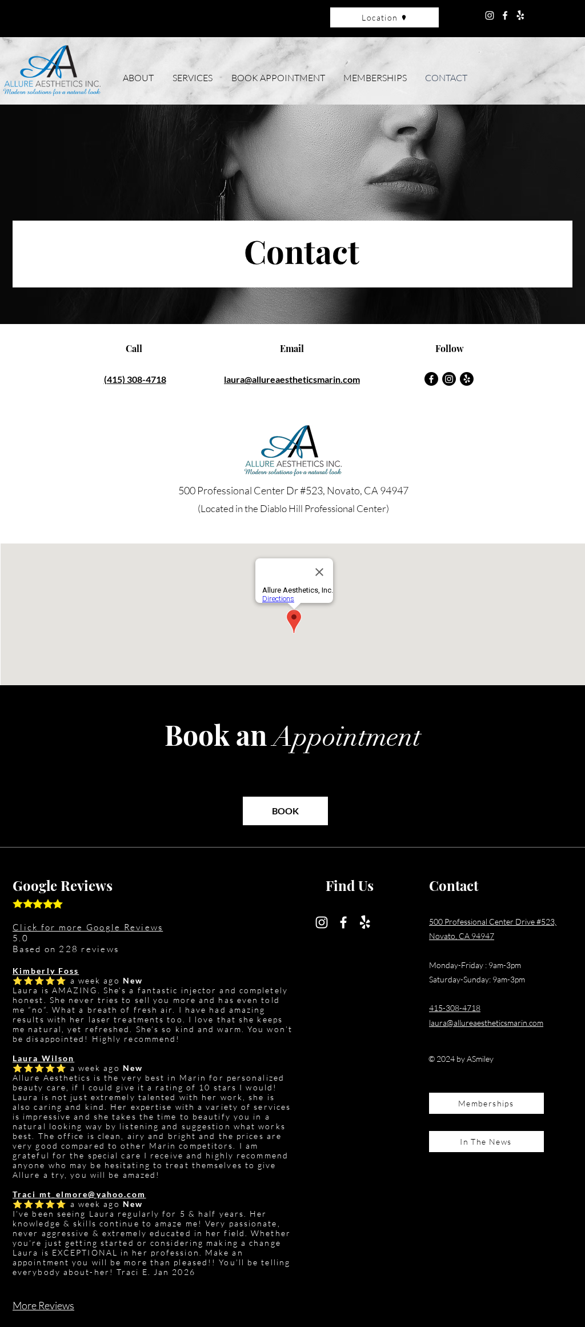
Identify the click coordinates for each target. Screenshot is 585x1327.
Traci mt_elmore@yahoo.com (79, 1194)
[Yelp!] (520, 15)
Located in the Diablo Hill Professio (272, 508)
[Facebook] (505, 15)
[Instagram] (489, 15)
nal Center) (366, 508)
